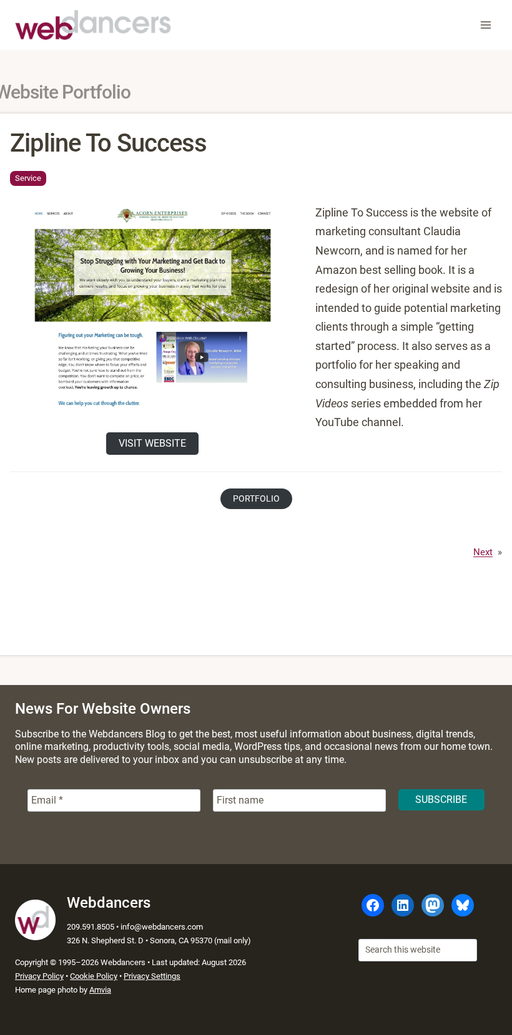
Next (483, 552)
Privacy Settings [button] (152, 976)
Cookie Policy (93, 976)
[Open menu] (485, 24)
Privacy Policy (39, 976)
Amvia (100, 989)
